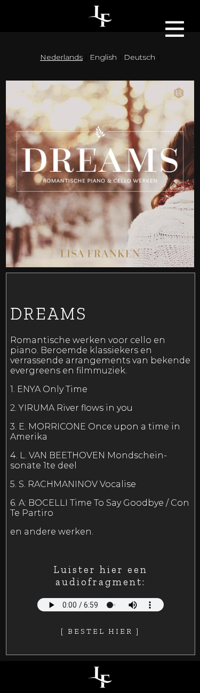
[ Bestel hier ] (100, 631)
